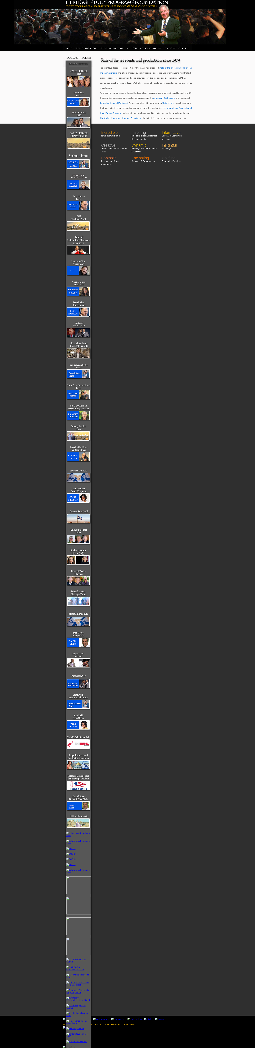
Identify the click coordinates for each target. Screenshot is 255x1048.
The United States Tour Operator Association (120, 118)
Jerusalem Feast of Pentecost (114, 103)
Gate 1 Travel (168, 103)
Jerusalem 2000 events (164, 98)
